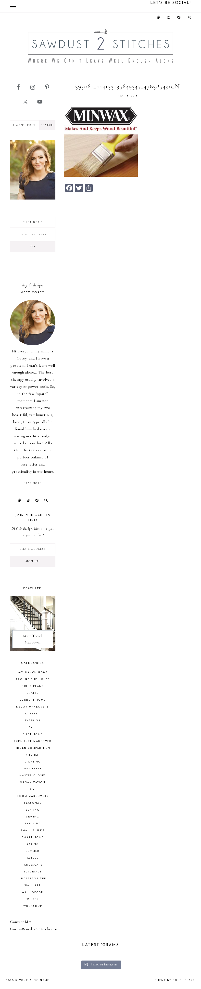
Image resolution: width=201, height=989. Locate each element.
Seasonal (32, 803)
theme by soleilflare (175, 980)
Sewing (32, 816)
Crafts (32, 693)
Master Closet (32, 775)
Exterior (33, 720)
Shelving (33, 823)
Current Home (33, 700)
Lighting (33, 762)
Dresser (32, 713)
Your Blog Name (34, 980)
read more (32, 483)
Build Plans (33, 686)
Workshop (32, 906)
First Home (33, 734)
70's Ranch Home (33, 672)
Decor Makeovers (32, 707)
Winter (32, 899)
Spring (32, 844)
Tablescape (33, 865)
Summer (32, 851)
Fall (33, 727)
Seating (32, 810)
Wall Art (33, 885)
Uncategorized (33, 878)
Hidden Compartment (32, 748)
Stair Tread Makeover (32, 639)
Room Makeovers (33, 796)
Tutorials (33, 871)
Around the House (33, 679)
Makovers (33, 768)
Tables (32, 858)
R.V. (33, 789)
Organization (32, 782)
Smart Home (33, 837)
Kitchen (32, 755)
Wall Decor (32, 892)
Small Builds (33, 830)
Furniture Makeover (32, 741)
